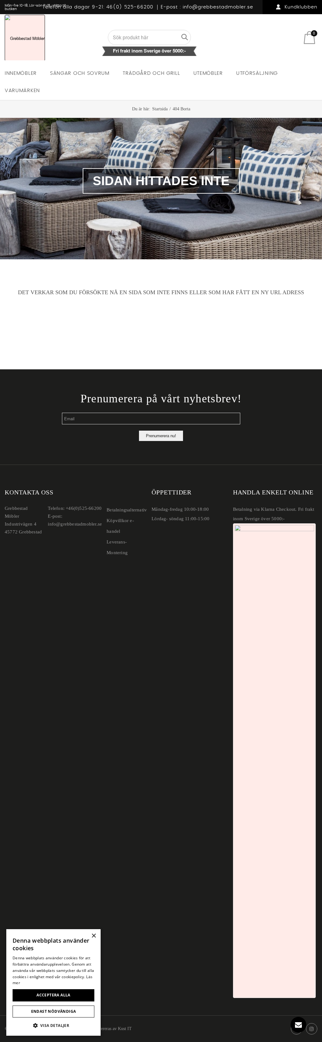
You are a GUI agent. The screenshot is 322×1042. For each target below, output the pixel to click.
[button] (53, 1025)
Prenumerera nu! (161, 435)
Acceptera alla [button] (53, 995)
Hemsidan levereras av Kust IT (104, 1028)
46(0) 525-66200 (129, 7)
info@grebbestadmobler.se (218, 7)
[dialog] (53, 982)
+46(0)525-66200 (84, 508)
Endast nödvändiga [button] (53, 1011)
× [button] (93, 936)
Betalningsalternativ (127, 509)
